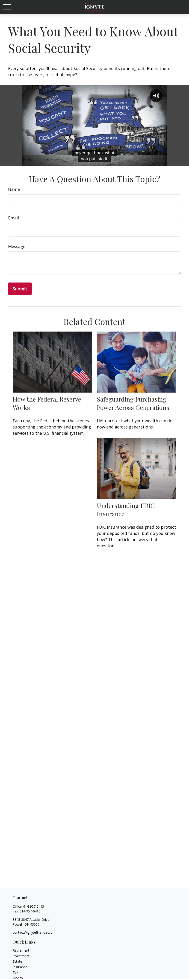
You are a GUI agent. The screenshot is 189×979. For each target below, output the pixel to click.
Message (16, 246)
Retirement (21, 950)
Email (13, 218)
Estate (17, 961)
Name (14, 189)
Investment (21, 956)
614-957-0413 (33, 906)
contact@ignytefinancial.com (34, 932)
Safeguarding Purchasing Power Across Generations (133, 403)
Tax (15, 972)
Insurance (20, 967)
